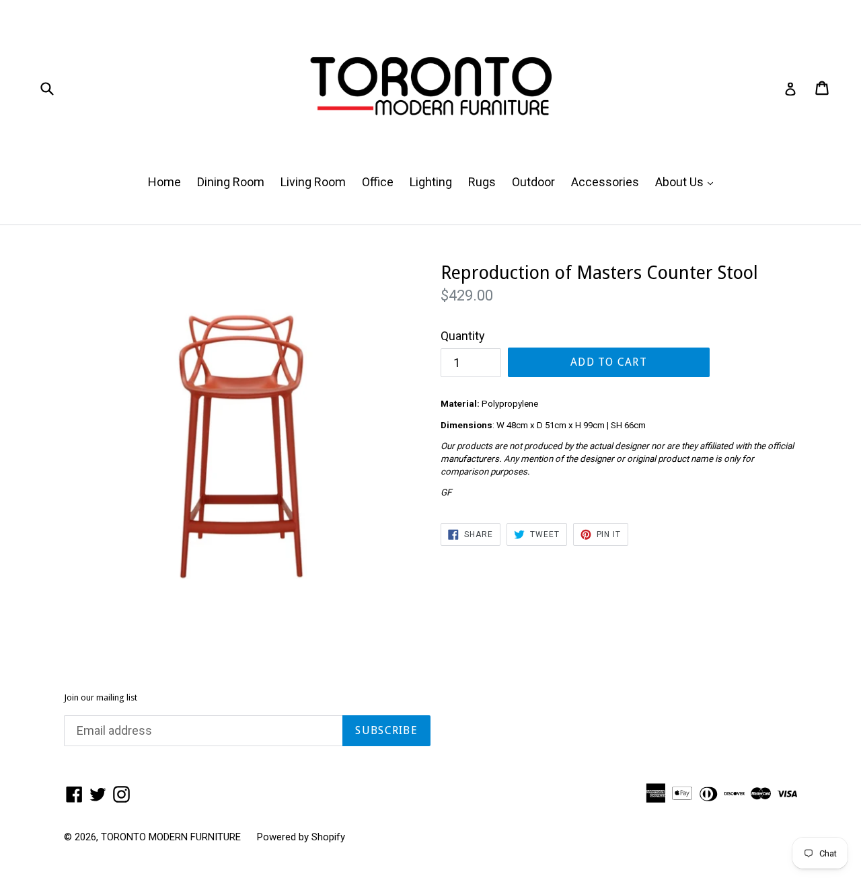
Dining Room (230, 182)
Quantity (463, 336)
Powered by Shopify (301, 837)
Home (164, 182)
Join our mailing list (100, 697)
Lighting (431, 182)
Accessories (605, 182)
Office (378, 182)
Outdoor (533, 182)
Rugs (482, 182)
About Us (687, 181)
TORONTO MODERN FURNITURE (171, 837)
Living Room (313, 182)
